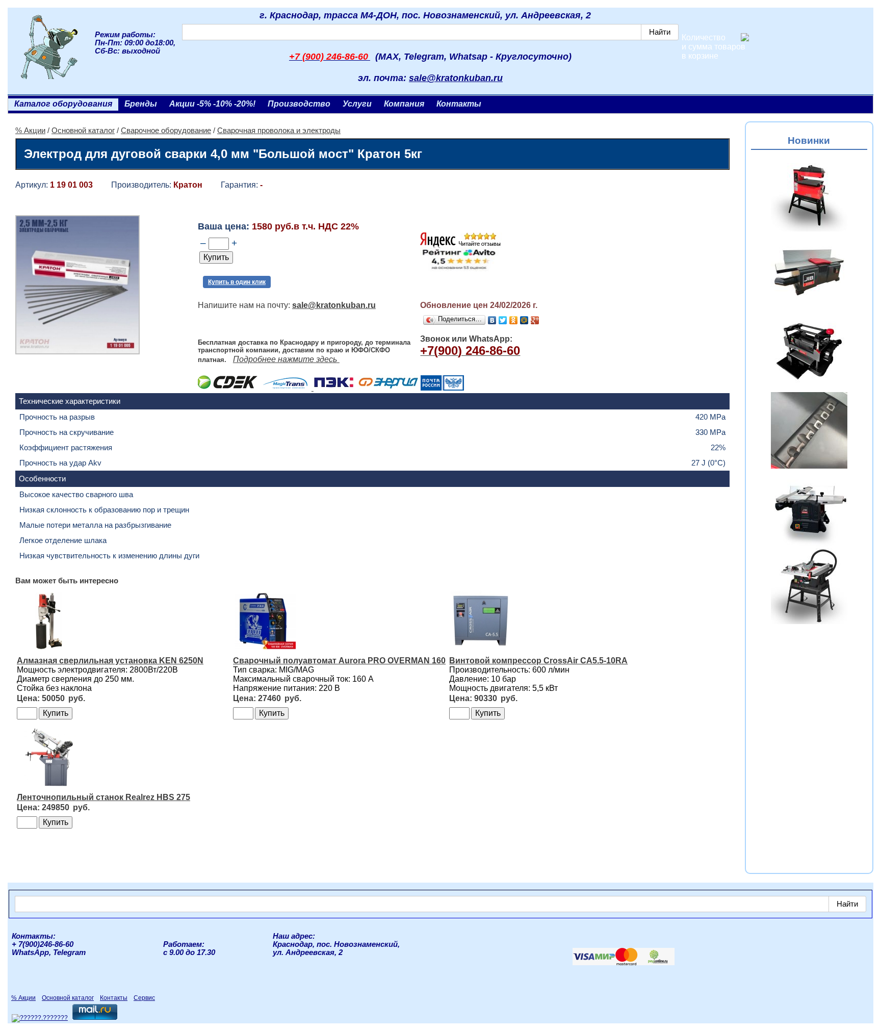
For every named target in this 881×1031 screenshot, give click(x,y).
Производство (299, 103)
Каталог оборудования (63, 103)
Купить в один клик (237, 282)
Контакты (458, 103)
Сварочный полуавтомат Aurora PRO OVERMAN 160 (339, 660)
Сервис (144, 997)
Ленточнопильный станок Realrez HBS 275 (103, 797)
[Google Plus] (535, 320)
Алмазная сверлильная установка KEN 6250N (110, 660)
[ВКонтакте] (492, 320)
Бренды (140, 103)
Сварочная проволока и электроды (279, 130)
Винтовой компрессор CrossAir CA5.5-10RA (538, 660)
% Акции (30, 130)
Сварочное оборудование (166, 130)
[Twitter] (503, 320)
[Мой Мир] (524, 320)
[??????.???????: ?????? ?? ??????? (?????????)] (40, 1018)
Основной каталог (83, 130)
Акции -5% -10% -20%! (212, 103)
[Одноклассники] (513, 320)
